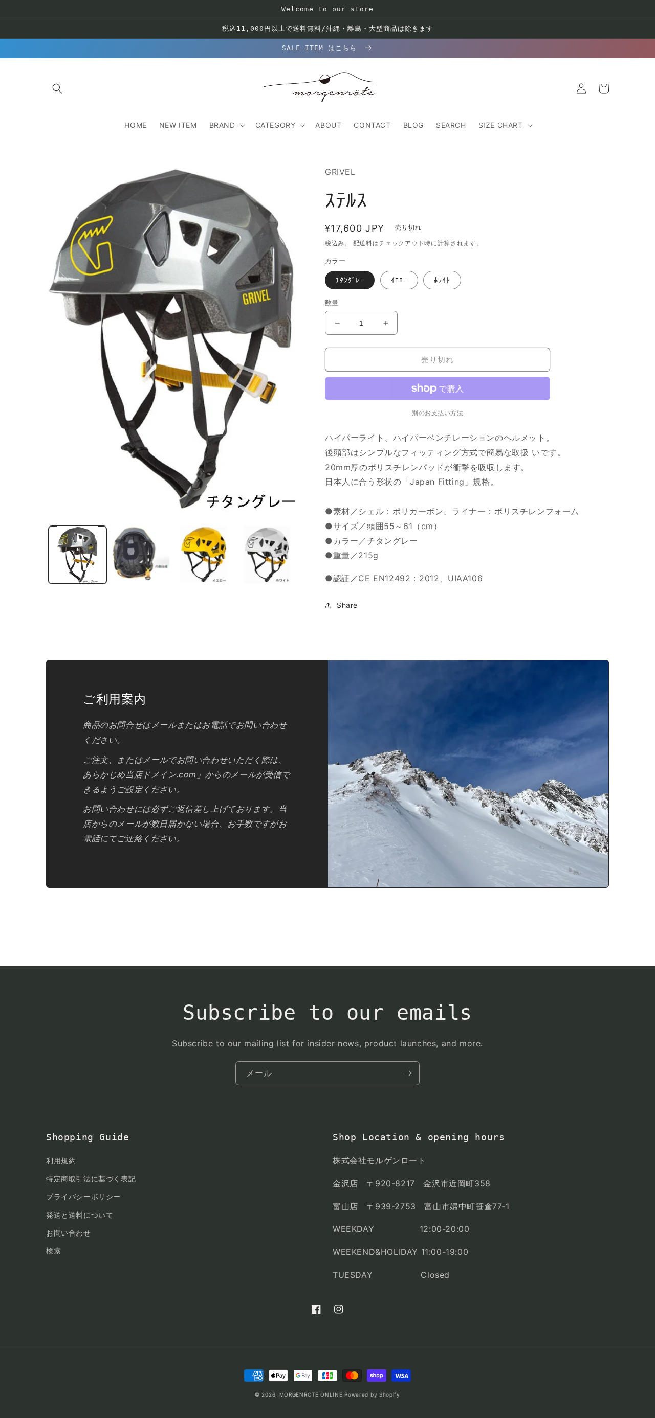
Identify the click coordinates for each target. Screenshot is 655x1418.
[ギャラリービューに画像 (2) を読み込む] (140, 554)
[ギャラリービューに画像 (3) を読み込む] (204, 554)
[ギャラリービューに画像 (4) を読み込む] (267, 554)
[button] (57, 88)
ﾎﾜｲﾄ (442, 280)
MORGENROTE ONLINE (311, 1394)
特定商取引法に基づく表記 (91, 1178)
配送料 (363, 243)
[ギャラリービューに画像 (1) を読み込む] (77, 554)
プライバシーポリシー (83, 1196)
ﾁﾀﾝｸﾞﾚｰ (350, 280)
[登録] (408, 1073)
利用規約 (61, 1160)
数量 (332, 303)
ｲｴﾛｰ (399, 280)
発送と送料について (79, 1214)
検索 (53, 1250)
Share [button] (347, 605)
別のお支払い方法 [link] (437, 413)
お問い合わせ (68, 1232)
